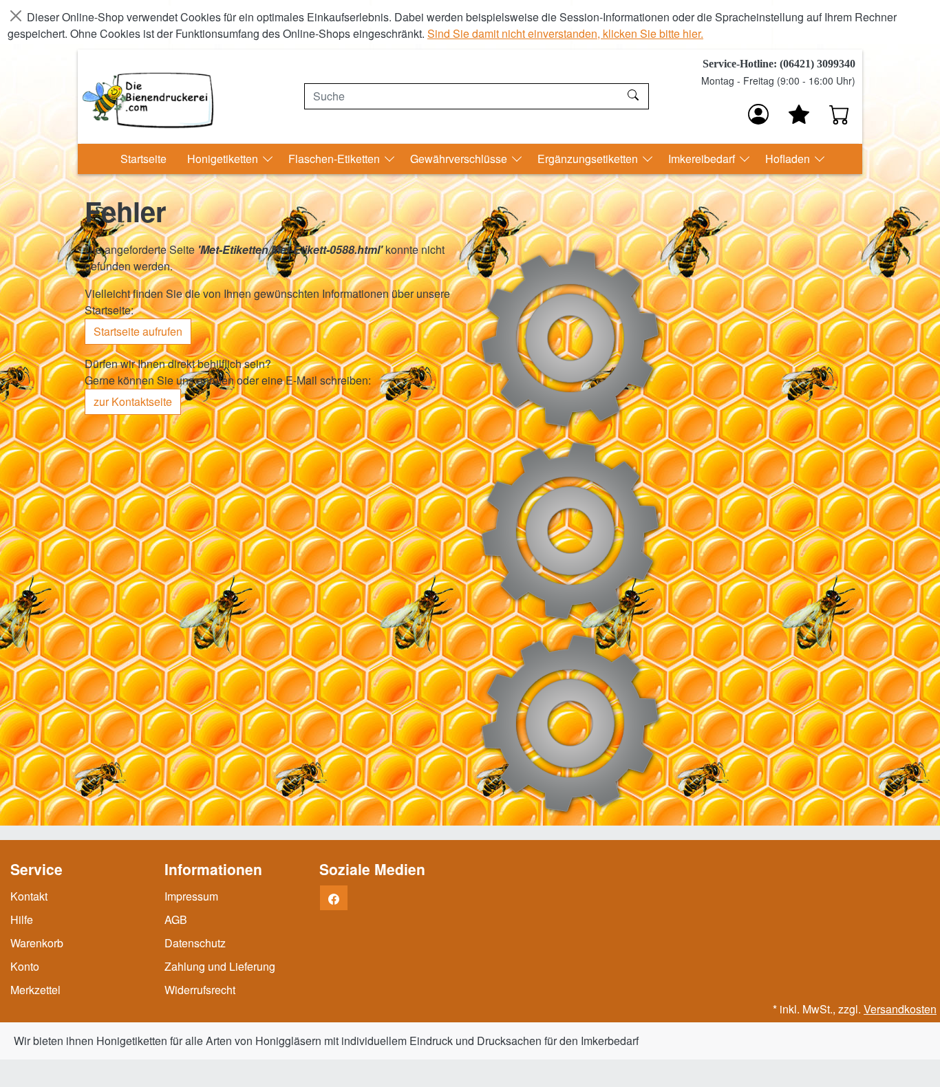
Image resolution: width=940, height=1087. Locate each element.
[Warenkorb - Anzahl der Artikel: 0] (839, 114)
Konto (24, 966)
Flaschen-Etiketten (335, 158)
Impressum (191, 896)
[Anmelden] (758, 114)
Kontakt (28, 896)
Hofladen (789, 158)
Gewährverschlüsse (460, 158)
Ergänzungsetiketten (589, 158)
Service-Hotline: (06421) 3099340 (779, 63)
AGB (175, 919)
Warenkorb (36, 943)
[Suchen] (635, 96)
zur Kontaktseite (133, 401)
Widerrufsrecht (199, 990)
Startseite (143, 158)
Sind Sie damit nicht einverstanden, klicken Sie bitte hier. (565, 33)
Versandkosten (900, 1009)
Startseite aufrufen (138, 331)
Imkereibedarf (703, 158)
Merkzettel (35, 990)
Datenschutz (195, 943)
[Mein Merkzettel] (799, 114)
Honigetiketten (224, 158)
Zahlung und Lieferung (219, 966)
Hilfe (21, 919)
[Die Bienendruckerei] (148, 96)
